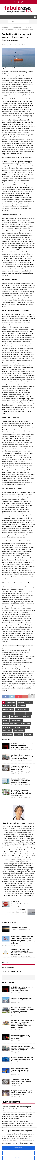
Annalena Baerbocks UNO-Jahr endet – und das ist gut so (21, 999)
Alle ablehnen (18, 1158)
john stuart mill (21, 709)
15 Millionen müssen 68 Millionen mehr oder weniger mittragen (17, 1109)
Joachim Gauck (8, 709)
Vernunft (28, 734)
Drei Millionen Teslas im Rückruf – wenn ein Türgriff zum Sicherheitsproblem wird (22, 745)
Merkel (5, 716)
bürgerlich (21, 702)
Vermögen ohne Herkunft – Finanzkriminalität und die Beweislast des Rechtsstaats (21, 1070)
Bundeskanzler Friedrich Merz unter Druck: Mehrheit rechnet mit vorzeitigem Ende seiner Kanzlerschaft (23, 1010)
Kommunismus (8, 713)
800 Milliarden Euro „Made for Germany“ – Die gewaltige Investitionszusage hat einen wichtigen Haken (21, 792)
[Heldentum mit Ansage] (5, 929)
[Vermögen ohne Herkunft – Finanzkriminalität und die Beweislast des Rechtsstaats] (5, 1070)
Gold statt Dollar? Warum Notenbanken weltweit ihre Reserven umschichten (20, 780)
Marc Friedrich (26, 784)
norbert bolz (25, 724)
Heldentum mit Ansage (19, 927)
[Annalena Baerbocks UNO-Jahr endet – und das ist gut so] (5, 1000)
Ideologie (21, 706)
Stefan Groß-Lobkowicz (21, 45)
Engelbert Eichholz (27, 749)
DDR (30, 702)
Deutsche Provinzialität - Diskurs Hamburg (15, 1107)
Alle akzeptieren (18, 1148)
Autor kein (18, 945)
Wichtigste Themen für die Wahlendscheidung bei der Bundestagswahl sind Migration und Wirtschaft (22, 951)
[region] (18, 1145)
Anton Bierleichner (27, 760)
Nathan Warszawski (25, 929)
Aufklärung (11, 702)
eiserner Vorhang (9, 706)
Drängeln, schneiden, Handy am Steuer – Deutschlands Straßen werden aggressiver (22, 1092)
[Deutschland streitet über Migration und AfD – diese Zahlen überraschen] (5, 1037)
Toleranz (18, 734)
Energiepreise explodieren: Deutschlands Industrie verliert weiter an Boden (21, 768)
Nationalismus (16, 720)
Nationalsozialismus (10, 724)
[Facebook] (15, 2)
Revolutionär (19, 731)
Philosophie (7, 727)
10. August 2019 (7, 45)
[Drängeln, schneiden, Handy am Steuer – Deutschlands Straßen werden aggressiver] (5, 1093)
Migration (14, 716)
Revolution (7, 731)
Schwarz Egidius (26, 797)
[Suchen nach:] (18, 21)
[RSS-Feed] (22, 2)
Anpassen (19, 1153)
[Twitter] (18, 2)
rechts (26, 727)
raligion (17, 727)
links (29, 713)
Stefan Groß (7, 734)
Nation (5, 720)
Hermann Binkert (27, 956)
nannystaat (26, 716)
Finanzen (6, 739)
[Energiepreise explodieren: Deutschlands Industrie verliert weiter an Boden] (5, 768)
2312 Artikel (30, 823)
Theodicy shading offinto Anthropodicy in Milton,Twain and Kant (17, 1126)
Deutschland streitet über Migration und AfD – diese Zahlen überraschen (22, 1036)
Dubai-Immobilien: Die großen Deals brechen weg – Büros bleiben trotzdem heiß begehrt (23, 756)
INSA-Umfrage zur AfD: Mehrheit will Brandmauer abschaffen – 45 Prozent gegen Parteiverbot (22, 1059)
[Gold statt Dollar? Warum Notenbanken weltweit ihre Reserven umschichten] (5, 781)
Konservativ (20, 713)
